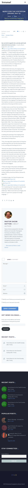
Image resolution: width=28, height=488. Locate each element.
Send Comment (9, 308)
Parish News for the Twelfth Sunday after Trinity (15, 343)
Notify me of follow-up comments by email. (14, 299)
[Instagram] (16, 475)
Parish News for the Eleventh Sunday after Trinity (13, 351)
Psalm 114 (12, 179)
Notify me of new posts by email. (11, 302)
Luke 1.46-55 (10, 47)
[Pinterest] (6, 200)
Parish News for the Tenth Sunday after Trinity (15, 359)
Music (3, 35)
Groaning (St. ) (14, 436)
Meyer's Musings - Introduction (16, 419)
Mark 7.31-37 (18, 433)
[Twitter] (4, 200)
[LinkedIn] (11, 200)
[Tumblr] (9, 200)
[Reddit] (13, 200)
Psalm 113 (7, 183)
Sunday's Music (9, 35)
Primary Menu (25, 2)
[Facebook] (2, 200)
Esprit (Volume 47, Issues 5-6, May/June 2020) (15, 427)
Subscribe (5, 329)
